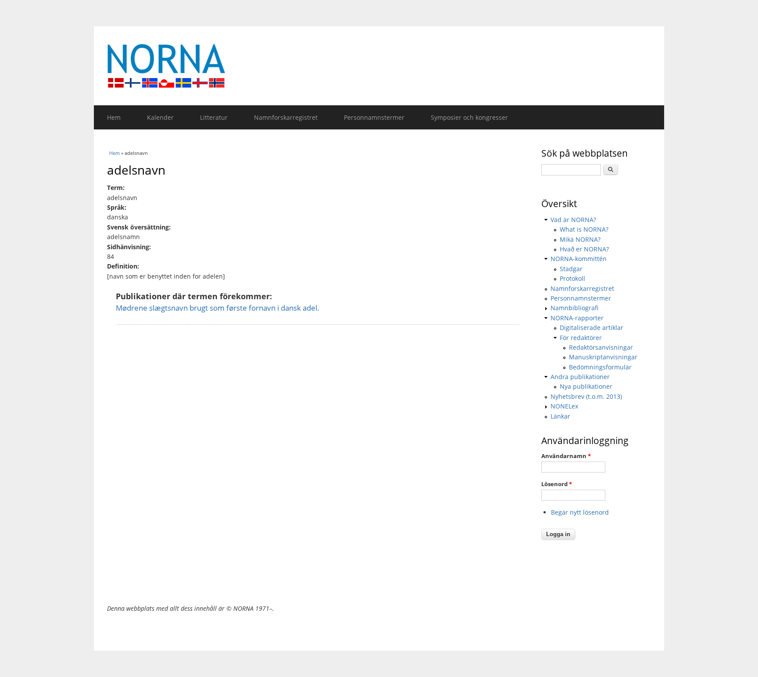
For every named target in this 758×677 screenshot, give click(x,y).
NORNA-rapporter (577, 318)
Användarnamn (566, 456)
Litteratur (214, 117)
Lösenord (556, 484)
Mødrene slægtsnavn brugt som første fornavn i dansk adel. (217, 308)
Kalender (160, 117)
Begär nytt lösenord (580, 512)
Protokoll (572, 278)
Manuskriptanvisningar (603, 357)
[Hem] (379, 66)
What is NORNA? (584, 229)
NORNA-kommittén (579, 258)
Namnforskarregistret (286, 117)
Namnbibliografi (574, 308)
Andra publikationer (580, 377)
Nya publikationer (586, 386)
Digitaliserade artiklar (591, 327)
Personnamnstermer (374, 117)
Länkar (560, 416)
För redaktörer (581, 337)
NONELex (564, 406)
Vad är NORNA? (573, 219)
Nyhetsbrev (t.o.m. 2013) (586, 396)
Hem (114, 117)
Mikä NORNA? (580, 239)
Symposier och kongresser (469, 117)
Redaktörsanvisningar (601, 347)
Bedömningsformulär (600, 367)
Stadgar (571, 269)
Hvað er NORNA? (584, 249)
